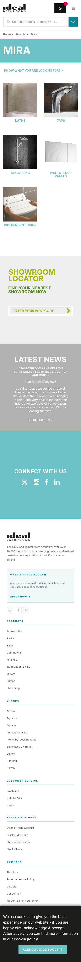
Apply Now (18, 596)
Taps (61, 120)
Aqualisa (12, 718)
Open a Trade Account (20, 827)
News (10, 805)
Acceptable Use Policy (20, 879)
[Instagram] (10, 610)
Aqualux (11, 725)
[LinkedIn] (26, 610)
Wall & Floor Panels (61, 174)
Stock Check (14, 849)
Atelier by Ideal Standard (22, 739)
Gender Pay (14, 893)
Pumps (11, 681)
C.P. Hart (12, 761)
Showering (20, 173)
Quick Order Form (17, 835)
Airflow (11, 711)
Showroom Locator (18, 842)
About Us (12, 872)
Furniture (12, 659)
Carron (11, 768)
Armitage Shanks (17, 732)
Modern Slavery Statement (23, 900)
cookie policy (26, 939)
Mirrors (11, 674)
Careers (11, 886)
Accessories (14, 631)
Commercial (14, 652)
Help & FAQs (14, 798)
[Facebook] (18, 610)
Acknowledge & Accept (43, 949)
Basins (11, 638)
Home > (8, 34)
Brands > (22, 34)
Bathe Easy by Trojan (19, 746)
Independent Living (20, 225)
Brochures (13, 791)
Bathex (11, 753)
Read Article (40, 420)
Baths (20, 120)
